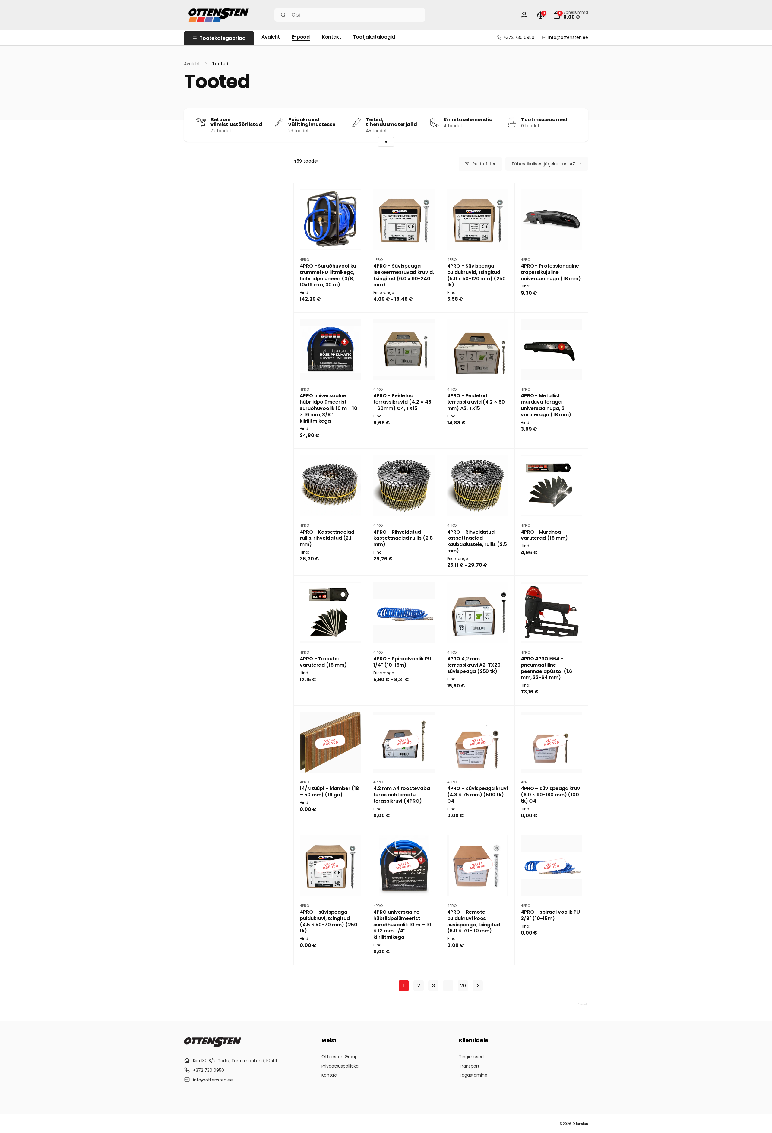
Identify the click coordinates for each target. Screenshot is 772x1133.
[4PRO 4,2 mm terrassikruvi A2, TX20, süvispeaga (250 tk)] (478, 631)
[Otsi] (283, 15)
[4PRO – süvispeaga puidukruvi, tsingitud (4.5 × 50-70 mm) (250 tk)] (330, 885)
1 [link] (404, 985)
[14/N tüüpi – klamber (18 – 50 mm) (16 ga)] (330, 761)
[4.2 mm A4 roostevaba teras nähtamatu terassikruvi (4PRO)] (404, 761)
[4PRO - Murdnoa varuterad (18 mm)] (551, 504)
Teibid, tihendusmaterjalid (391, 122)
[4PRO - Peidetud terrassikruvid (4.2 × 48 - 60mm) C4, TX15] (404, 368)
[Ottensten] (212, 1045)
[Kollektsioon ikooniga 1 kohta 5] (386, 141)
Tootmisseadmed (544, 119)
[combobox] (349, 15)
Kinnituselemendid (468, 119)
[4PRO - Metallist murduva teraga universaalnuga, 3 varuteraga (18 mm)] (551, 368)
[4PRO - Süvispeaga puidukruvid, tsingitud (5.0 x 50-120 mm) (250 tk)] (478, 239)
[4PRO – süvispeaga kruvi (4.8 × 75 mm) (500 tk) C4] (478, 761)
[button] (570, 15)
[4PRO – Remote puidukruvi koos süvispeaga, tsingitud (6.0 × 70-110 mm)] (478, 885)
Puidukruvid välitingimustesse (311, 122)
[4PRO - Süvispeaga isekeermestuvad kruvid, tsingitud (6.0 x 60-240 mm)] (404, 239)
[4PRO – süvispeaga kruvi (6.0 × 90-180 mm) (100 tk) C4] (551, 761)
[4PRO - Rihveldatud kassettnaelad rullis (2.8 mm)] (404, 504)
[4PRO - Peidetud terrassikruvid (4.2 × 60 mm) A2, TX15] (478, 368)
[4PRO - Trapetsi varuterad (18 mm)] (330, 631)
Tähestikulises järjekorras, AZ (543, 164)
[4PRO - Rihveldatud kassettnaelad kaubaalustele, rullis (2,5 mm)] (478, 504)
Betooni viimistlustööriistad (236, 122)
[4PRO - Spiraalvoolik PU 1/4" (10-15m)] (404, 631)
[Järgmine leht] (478, 985)
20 (463, 985)
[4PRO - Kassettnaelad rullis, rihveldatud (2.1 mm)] (330, 504)
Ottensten (580, 1124)
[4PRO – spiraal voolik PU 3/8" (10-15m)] (551, 885)
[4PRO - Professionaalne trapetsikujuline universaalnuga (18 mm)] (551, 239)
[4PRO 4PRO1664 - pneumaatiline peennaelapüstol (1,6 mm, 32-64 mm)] (551, 631)
